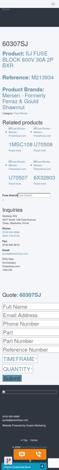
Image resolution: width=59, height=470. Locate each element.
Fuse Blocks (21, 113)
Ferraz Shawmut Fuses (34, 447)
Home (34, 440)
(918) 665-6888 (11, 232)
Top (24, 440)
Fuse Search (9, 195)
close (42, 466)
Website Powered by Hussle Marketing (24, 425)
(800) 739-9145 (11, 236)
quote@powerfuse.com (15, 253)
